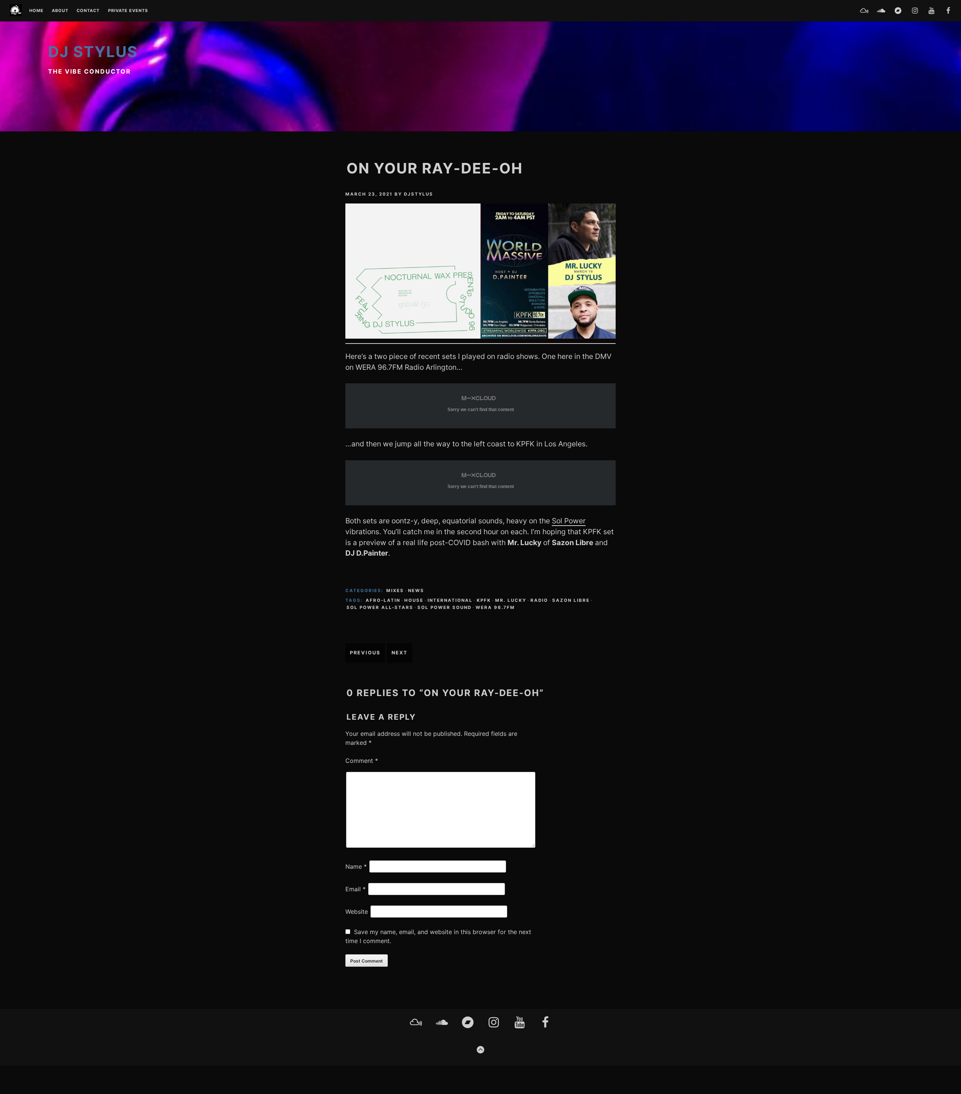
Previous (365, 652)
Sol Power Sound (444, 607)
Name (356, 866)
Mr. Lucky (510, 600)
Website (356, 911)
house (413, 600)
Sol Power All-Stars (379, 607)
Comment (361, 760)
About (60, 11)
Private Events (128, 11)
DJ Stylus (93, 51)
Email (355, 889)
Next (400, 652)
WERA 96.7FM (495, 607)
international (450, 600)
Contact (88, 11)
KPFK (484, 600)
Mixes (395, 590)
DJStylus (418, 194)
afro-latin (383, 600)
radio (539, 600)
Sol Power (569, 520)
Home (36, 11)
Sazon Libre (571, 600)
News (416, 590)
